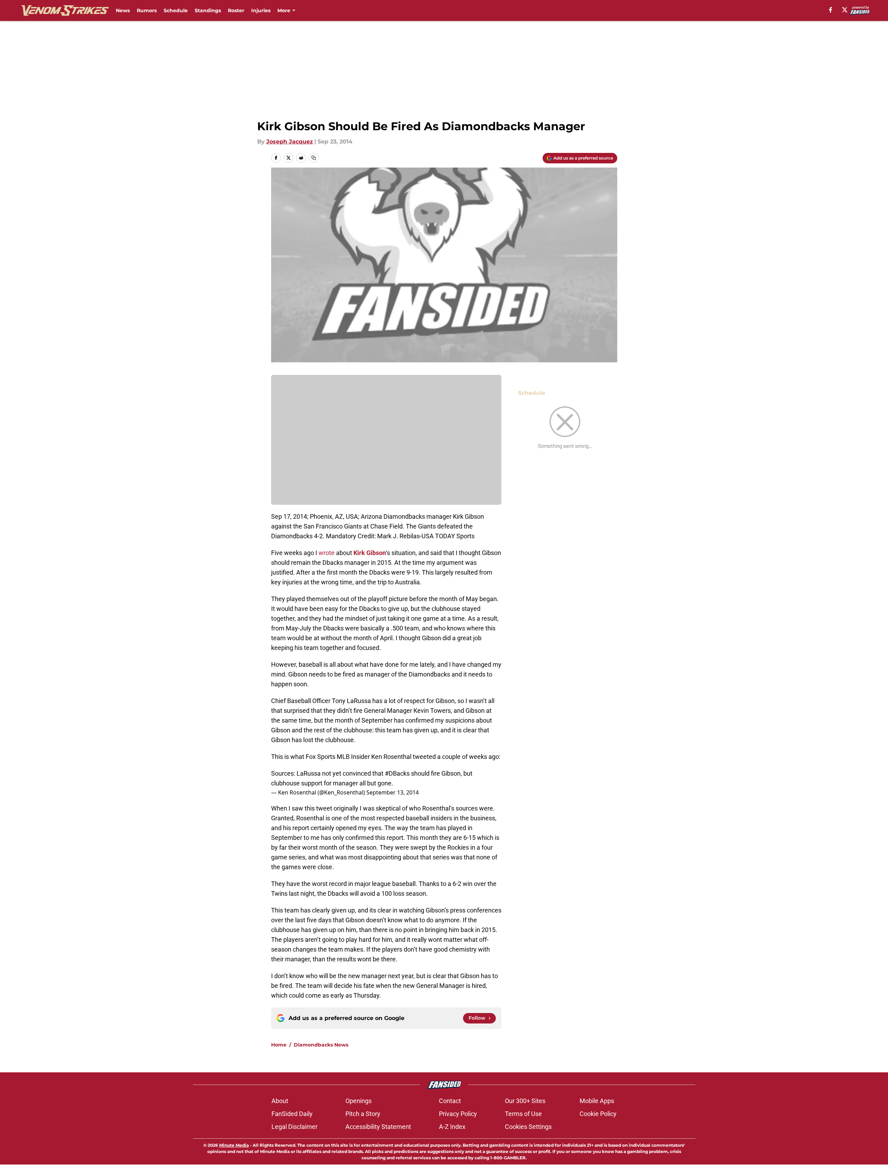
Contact (450, 1100)
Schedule (176, 10)
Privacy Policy (458, 1113)
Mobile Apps (597, 1100)
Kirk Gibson (369, 552)
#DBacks (397, 773)
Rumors (147, 10)
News (123, 10)
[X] (845, 10)
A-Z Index (452, 1126)
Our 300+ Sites (525, 1100)
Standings (208, 10)
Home (278, 1045)
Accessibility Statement (378, 1126)
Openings (358, 1100)
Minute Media (234, 1145)
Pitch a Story (362, 1113)
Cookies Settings (528, 1126)
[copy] (314, 158)
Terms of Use (523, 1113)
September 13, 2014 (392, 792)
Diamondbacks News (321, 1045)
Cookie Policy (598, 1113)
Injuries (260, 10)
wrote (327, 552)
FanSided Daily (292, 1113)
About (279, 1100)
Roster (236, 10)
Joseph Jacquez (289, 141)
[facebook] (830, 10)
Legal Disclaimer (294, 1126)
